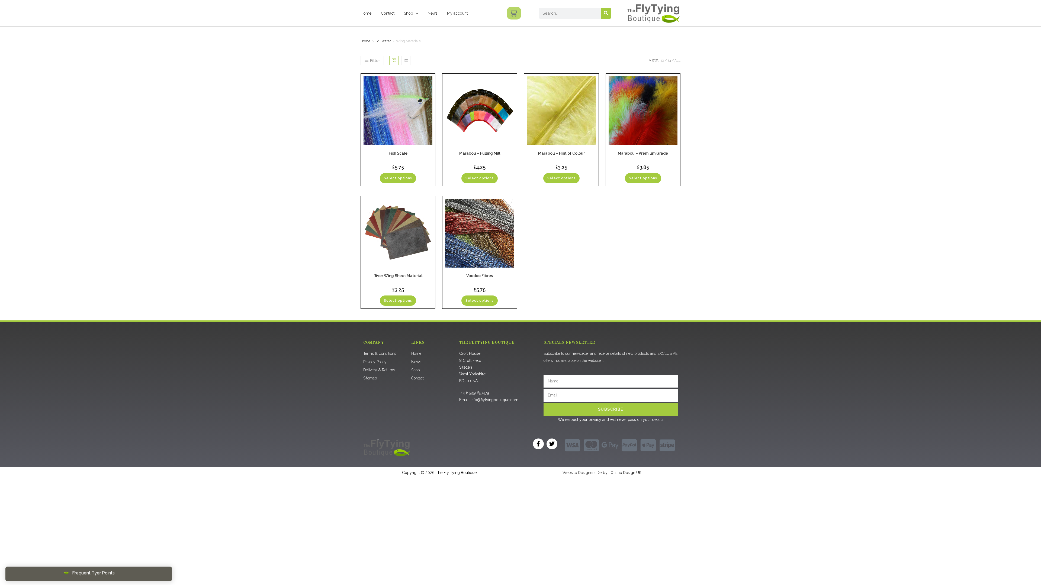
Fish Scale (398, 153)
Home (366, 13)
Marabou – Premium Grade (643, 153)
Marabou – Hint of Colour (561, 153)
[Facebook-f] (538, 443)
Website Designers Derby (585, 472)
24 (669, 60)
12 (662, 60)
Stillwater (383, 41)
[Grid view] (394, 60)
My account (457, 13)
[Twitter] (552, 443)
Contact (387, 13)
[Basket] (514, 13)
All (677, 60)
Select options (398, 178)
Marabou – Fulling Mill (479, 153)
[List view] (405, 60)
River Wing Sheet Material (398, 276)
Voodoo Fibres (479, 276)
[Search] (606, 13)
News (433, 13)
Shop (408, 13)
